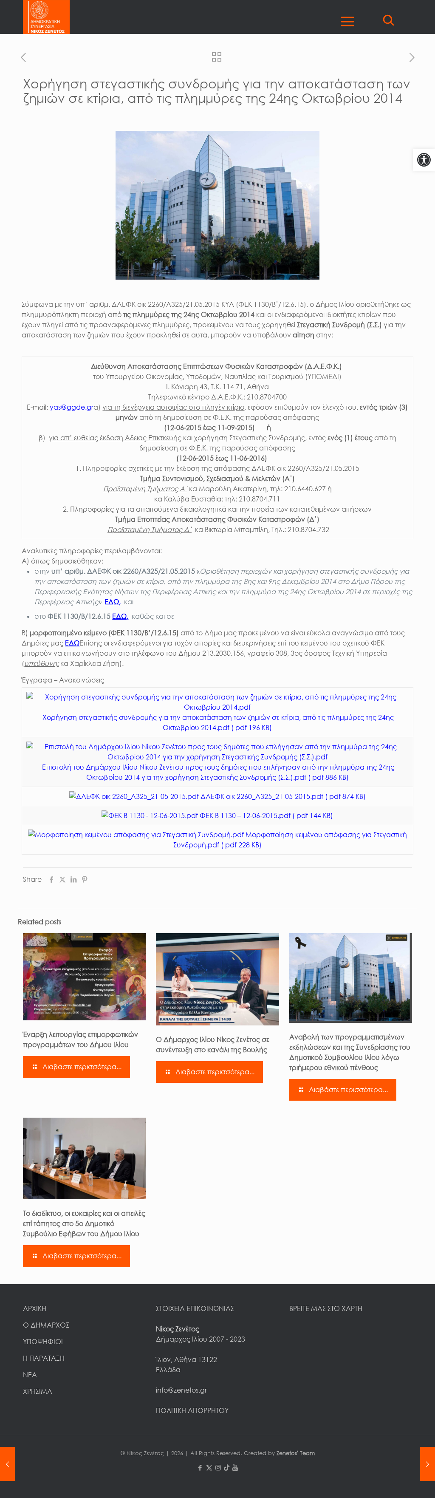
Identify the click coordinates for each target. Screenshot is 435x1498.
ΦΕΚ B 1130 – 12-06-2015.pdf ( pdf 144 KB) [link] (265, 815)
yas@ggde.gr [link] (71, 407)
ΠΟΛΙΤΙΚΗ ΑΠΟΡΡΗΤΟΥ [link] (192, 1410)
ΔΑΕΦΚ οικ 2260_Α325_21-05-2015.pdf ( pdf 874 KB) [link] (282, 796)
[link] (424, 160)
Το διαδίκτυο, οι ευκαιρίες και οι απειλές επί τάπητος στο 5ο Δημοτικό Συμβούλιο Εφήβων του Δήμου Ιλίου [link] (84, 1223)
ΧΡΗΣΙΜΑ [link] (37, 1391)
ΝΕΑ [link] (30, 1375)
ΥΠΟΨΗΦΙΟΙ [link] (43, 1341)
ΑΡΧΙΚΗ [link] (34, 1308)
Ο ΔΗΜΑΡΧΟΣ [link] (46, 1325)
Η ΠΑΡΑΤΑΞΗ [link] (44, 1358)
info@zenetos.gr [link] (181, 1390)
